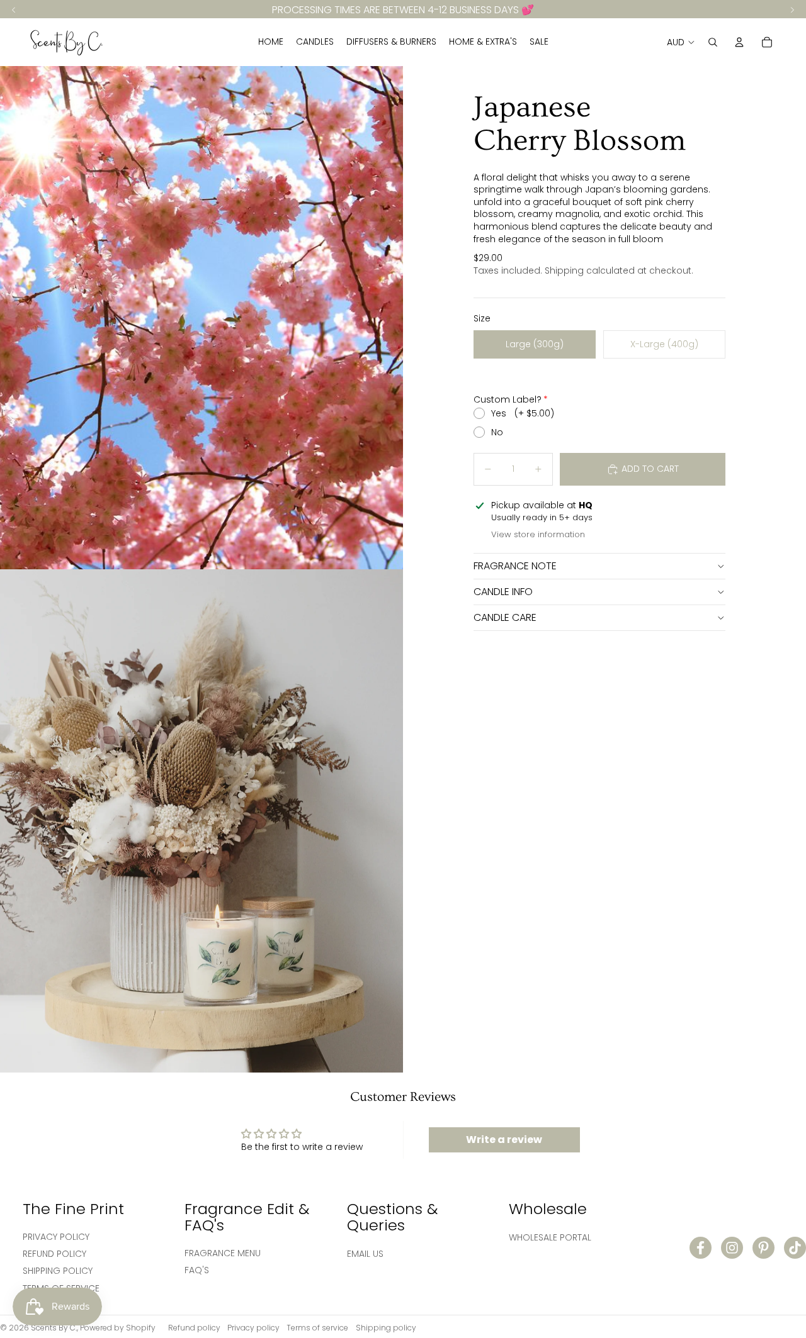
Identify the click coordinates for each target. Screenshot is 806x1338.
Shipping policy (386, 1327)
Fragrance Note (515, 566)
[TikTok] (795, 1248)
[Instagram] (732, 1248)
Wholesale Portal (550, 1237)
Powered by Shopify (118, 1327)
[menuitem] (270, 42)
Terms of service (317, 1327)
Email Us (365, 1253)
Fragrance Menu (222, 1253)
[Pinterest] (763, 1248)
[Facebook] (701, 1248)
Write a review (504, 1139)
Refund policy (194, 1327)
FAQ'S (196, 1270)
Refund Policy (54, 1253)
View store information (538, 534)
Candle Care (505, 617)
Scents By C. (54, 1327)
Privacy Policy (56, 1236)
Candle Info (503, 591)
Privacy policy (253, 1327)
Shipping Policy (58, 1270)
